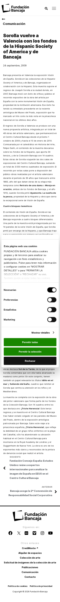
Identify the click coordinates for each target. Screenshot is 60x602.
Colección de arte (30, 557)
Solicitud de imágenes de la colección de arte (30, 562)
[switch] (51, 299)
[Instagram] (42, 533)
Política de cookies (17, 586)
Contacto (30, 577)
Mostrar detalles (41, 332)
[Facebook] (10, 533)
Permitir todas (30, 342)
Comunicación (14, 24)
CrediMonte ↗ (30, 548)
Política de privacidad (41, 586)
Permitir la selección (30, 351)
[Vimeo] (34, 533)
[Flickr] (26, 533)
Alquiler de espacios (30, 553)
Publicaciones (30, 567)
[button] (46, 8)
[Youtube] (50, 533)
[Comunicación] (3, 19)
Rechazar (30, 361)
